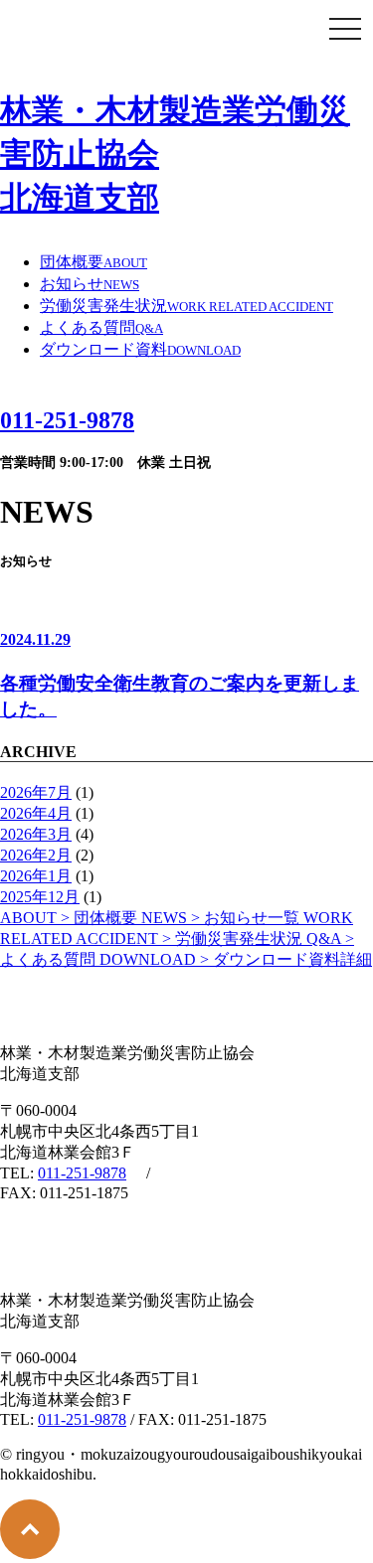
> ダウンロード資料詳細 (235, 959)
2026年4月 (36, 813)
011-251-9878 (82, 1173)
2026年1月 (36, 875)
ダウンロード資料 (140, 349)
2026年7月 (36, 792)
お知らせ (89, 283)
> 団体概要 (70, 917)
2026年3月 (36, 834)
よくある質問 (101, 327)
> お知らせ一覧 (222, 917)
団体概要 (93, 261)
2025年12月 (40, 896)
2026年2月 (36, 855)
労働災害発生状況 (186, 305)
